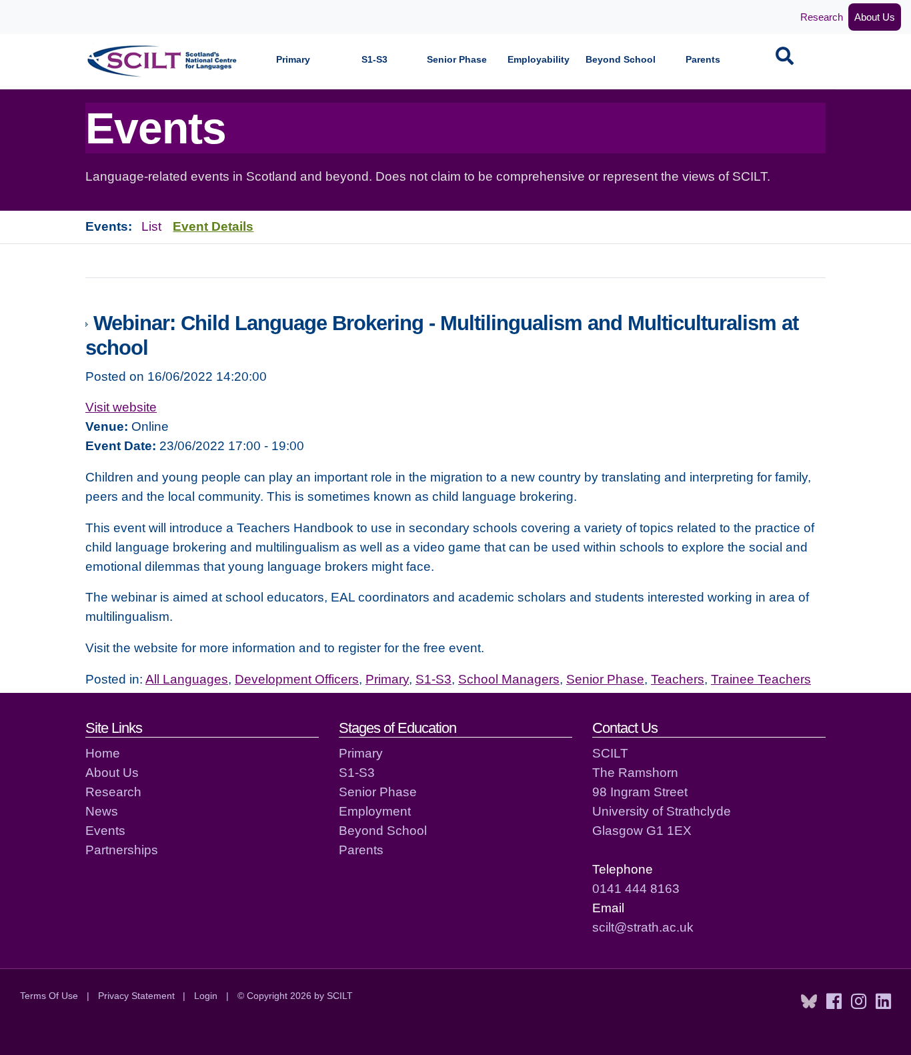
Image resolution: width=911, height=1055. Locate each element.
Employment (375, 811)
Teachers (677, 679)
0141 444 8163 (636, 888)
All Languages (186, 679)
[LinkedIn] (883, 1002)
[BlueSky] (809, 1002)
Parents (703, 60)
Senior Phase (457, 60)
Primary (293, 60)
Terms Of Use (49, 995)
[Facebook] (834, 1002)
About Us (874, 17)
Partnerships (121, 849)
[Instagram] (858, 1002)
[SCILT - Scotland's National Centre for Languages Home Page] (162, 61)
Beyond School (621, 60)
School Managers (509, 679)
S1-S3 (374, 60)
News (101, 811)
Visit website (121, 406)
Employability (539, 60)
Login (205, 995)
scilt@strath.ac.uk (643, 927)
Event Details (213, 226)
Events (105, 830)
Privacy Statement (136, 995)
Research (821, 17)
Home (102, 753)
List (151, 226)
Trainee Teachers (761, 679)
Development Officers (297, 679)
